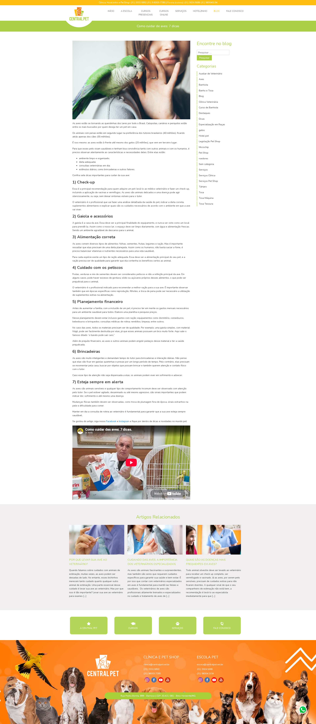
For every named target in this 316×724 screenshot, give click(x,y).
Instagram (124, 421)
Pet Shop (203, 152)
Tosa (201, 192)
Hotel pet (204, 135)
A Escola (126, 11)
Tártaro (203, 186)
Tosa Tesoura (206, 203)
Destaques (204, 113)
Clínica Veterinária (208, 101)
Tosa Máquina (206, 198)
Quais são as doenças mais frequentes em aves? (206, 562)
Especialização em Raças (212, 124)
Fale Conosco (235, 11)
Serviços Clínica (207, 175)
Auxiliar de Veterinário (210, 73)
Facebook (111, 421)
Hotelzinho (200, 11)
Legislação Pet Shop (209, 141)
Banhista (203, 84)
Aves (201, 79)
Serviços (180, 11)
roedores (203, 158)
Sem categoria (206, 164)
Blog (217, 11)
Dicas (202, 118)
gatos (202, 130)
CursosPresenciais (146, 13)
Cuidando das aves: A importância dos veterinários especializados (152, 562)
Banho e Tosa (206, 90)
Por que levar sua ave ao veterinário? (88, 562)
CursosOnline (164, 13)
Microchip (204, 147)
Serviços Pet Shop (208, 181)
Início (111, 11)
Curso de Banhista (208, 107)
